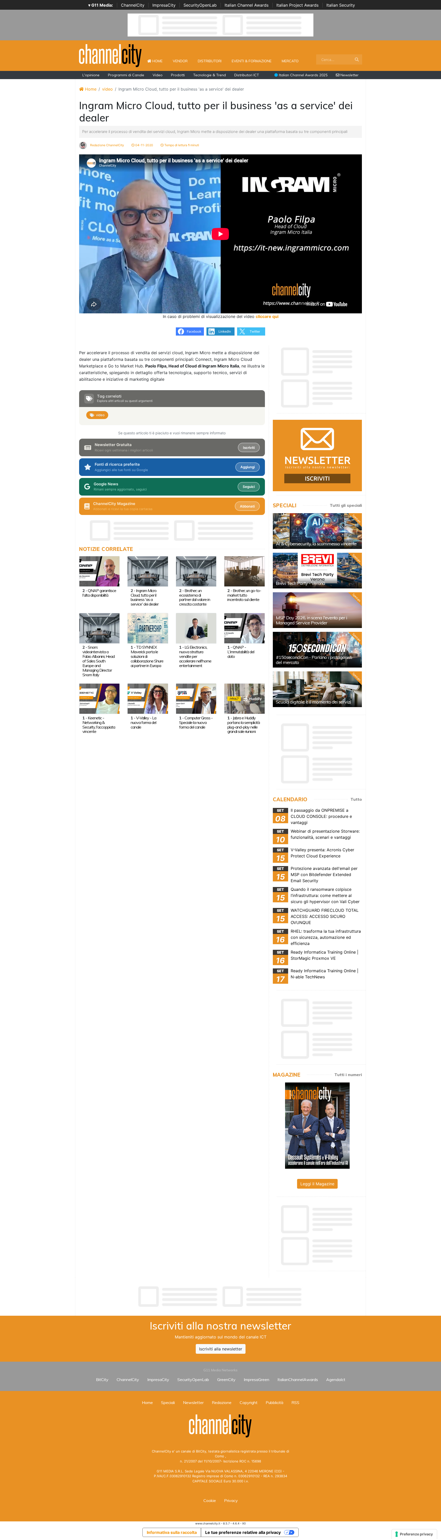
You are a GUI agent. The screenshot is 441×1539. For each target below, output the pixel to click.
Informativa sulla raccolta (172, 1532)
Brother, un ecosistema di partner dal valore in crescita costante (194, 597)
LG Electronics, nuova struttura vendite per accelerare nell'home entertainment (195, 656)
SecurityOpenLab (200, 5)
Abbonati (247, 506)
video (107, 89)
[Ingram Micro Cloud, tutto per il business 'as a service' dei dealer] (148, 571)
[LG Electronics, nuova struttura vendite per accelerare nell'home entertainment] (196, 627)
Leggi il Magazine (317, 1183)
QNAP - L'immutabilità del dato (240, 652)
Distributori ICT (246, 75)
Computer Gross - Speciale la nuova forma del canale (196, 722)
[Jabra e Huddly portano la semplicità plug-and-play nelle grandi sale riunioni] (244, 698)
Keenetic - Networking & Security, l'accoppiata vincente (98, 724)
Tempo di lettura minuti (181, 145)
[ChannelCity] (110, 55)
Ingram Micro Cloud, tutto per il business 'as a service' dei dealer (144, 597)
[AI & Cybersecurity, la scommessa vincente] (317, 531)
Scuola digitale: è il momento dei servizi (313, 702)
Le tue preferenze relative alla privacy (243, 1532)
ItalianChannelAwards (297, 1379)
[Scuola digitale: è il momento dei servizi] (317, 689)
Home (159, 60)
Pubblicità (274, 1402)
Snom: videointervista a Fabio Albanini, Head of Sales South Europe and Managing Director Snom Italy (98, 661)
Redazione (221, 1402)
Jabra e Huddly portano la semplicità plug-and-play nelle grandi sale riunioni (243, 724)
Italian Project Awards (297, 5)
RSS (295, 1402)
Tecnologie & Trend (209, 75)
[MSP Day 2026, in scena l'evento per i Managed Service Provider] (317, 610)
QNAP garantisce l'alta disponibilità (99, 593)
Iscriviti (249, 448)
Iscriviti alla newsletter (220, 1348)
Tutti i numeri (348, 1074)
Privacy (231, 1500)
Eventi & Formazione (252, 61)
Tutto (356, 799)
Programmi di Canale (126, 75)
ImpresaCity (164, 5)
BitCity (102, 1379)
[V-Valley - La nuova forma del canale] (148, 698)
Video (158, 75)
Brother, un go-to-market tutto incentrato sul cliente (244, 595)
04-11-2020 (143, 145)
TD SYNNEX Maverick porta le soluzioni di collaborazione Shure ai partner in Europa (147, 656)
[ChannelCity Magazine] (317, 1125)
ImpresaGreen (256, 1379)
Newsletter (349, 75)
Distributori (210, 61)
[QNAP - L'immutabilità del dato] (244, 627)
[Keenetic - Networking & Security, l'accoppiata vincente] (99, 698)
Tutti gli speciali (346, 505)
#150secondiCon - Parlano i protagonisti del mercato (314, 659)
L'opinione (91, 75)
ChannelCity (132, 5)
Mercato (290, 61)
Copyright (249, 1402)
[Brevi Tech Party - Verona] (317, 570)
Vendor (180, 61)
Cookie (209, 1500)
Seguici (249, 487)
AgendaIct (335, 1379)
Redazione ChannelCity (106, 145)
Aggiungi (247, 467)
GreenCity (226, 1379)
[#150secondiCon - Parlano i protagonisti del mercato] (317, 650)
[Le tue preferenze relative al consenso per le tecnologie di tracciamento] (414, 1534)
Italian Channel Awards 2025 (302, 75)
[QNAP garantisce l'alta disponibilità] (99, 571)
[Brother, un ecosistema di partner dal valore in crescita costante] (196, 571)
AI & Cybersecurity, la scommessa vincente (316, 544)
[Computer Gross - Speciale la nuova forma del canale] (196, 698)
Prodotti (178, 75)
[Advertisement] (220, 1296)
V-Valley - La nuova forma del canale (143, 722)
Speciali (168, 1402)
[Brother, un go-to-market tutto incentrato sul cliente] (244, 571)
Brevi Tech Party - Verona (300, 583)
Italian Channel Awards (246, 5)
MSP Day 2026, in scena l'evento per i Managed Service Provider (311, 620)
